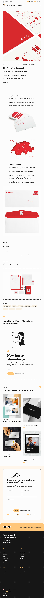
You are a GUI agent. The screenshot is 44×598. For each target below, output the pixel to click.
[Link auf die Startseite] (4, 5)
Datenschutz (23, 373)
